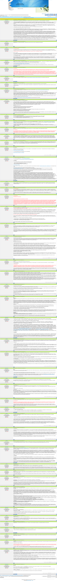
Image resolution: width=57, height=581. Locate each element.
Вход (20, 0)
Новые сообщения (44, 13)
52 (25, 41)
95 (24, 521)
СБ (6, 114)
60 (25, 114)
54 (25, 60)
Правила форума (51, 13)
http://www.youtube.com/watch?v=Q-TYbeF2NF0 (18, 152)
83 (24, 398)
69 (25, 194)
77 (24, 317)
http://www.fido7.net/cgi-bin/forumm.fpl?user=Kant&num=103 (21, 329)
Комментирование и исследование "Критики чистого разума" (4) (16, 16)
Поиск (54, 13)
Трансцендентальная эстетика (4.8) (26, 16)
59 (24, 99)
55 (25, 67)
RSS (22, 0)
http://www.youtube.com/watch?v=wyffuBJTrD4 (18, 150)
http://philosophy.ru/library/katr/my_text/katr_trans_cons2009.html (22, 63)
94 (24, 515)
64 (25, 140)
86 (24, 427)
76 (24, 296)
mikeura (7, 41)
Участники (48, 13)
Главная (16, 0)
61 (25, 120)
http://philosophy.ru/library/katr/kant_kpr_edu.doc (25, 328)
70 (25, 206)
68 (25, 187)
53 (25, 47)
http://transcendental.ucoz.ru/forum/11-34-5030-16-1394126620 (24, 97)
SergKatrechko (6, 60)
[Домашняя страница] (16, 40)
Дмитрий (7, 99)
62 (25, 127)
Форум (0, 16)
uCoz (32, 580)
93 (24, 507)
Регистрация (18, 0)
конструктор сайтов (29, 580)
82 (25, 384)
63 (25, 134)
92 (24, 486)
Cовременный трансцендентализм (5, 16)
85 (24, 413)
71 (25, 223)
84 (24, 407)
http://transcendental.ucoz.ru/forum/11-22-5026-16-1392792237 (34, 77)
